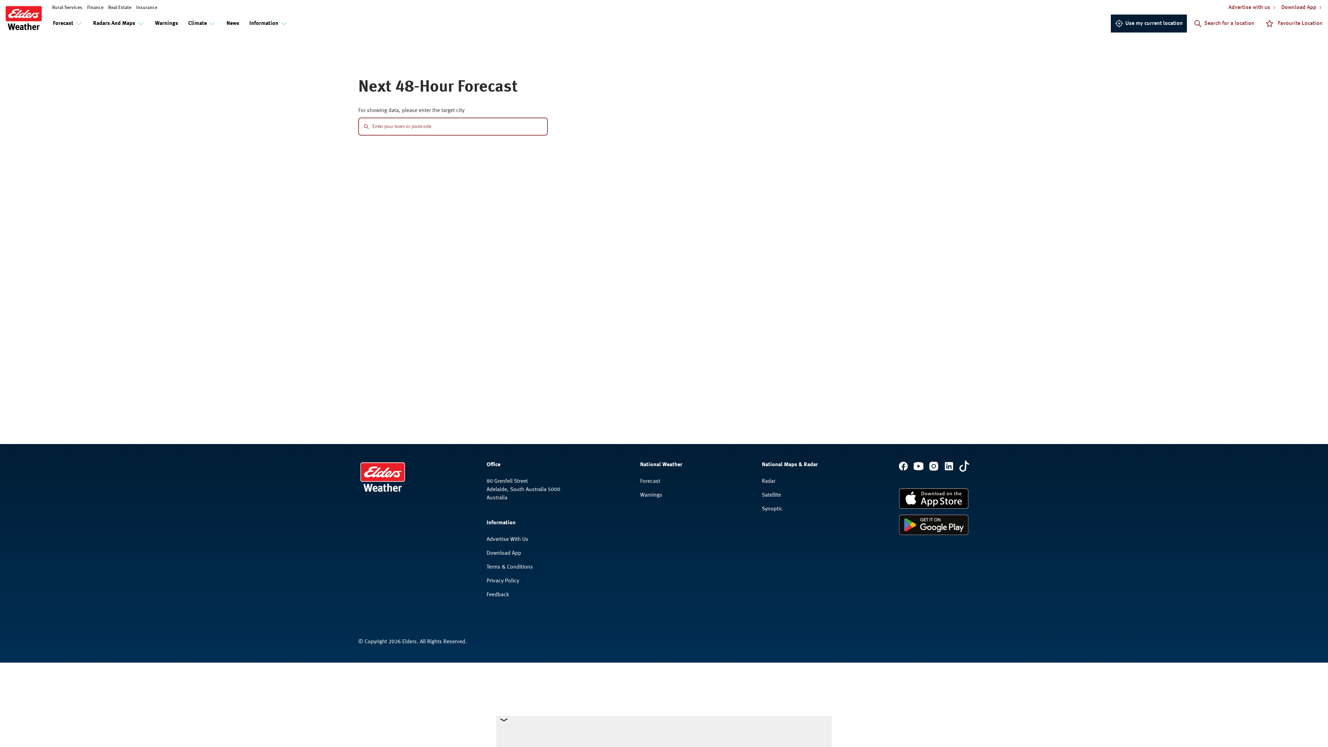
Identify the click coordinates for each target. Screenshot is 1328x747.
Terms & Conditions (510, 567)
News (233, 23)
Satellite (771, 495)
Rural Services (67, 7)
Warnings (166, 23)
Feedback (498, 595)
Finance (95, 7)
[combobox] (457, 126)
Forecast (650, 481)
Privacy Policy (503, 581)
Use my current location (1154, 23)
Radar (768, 481)
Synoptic (772, 509)
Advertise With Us (507, 539)
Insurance (146, 7)
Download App (504, 553)
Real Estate (119, 7)
